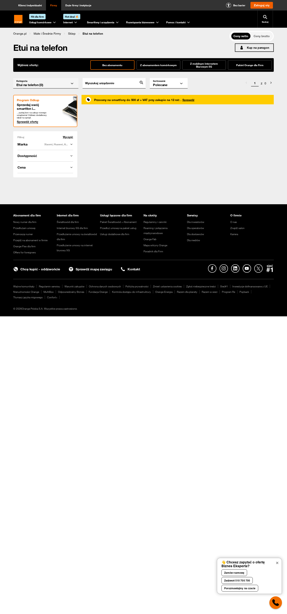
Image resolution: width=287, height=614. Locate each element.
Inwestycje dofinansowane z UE (250, 286)
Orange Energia (163, 291)
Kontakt (134, 269)
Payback (244, 291)
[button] (19, 33)
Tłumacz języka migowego (28, 297)
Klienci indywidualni (30, 5)
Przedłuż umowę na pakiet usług (118, 228)
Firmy (53, 5)
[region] (121, 33)
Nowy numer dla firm (24, 222)
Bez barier (239, 5)
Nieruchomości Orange (26, 291)
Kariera (234, 234)
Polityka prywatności (137, 286)
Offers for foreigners (24, 252)
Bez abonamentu (112, 65)
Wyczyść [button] (68, 137)
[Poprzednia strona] (246, 83)
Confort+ (52, 297)
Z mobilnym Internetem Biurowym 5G (204, 65)
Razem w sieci (209, 291)
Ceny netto (240, 36)
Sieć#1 (224, 286)
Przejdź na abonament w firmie (30, 240)
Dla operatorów (195, 228)
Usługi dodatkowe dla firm (114, 234)
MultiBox (48, 291)
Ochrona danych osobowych (105, 286)
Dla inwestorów (195, 222)
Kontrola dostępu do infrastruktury (131, 291)
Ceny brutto (262, 36)
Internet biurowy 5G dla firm (72, 228)
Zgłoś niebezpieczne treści (201, 286)
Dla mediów (193, 240)
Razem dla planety (187, 291)
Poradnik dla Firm (153, 251)
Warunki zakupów (74, 286)
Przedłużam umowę (24, 228)
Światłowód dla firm (68, 222)
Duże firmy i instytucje (78, 5)
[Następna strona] (271, 83)
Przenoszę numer (23, 234)
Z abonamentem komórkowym (158, 65)
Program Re (228, 291)
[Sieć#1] (270, 268)
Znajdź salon (237, 228)
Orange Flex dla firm (24, 246)
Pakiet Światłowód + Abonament (118, 222)
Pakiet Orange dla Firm (249, 65)
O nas (233, 222)
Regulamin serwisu (49, 286)
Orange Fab (150, 239)
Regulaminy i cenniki (155, 222)
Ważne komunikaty (23, 286)
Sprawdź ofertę (27, 121)
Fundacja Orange (98, 291)
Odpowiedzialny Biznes (71, 291)
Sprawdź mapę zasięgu (94, 269)
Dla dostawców (195, 234)
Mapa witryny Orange (155, 245)
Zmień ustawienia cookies (167, 286)
